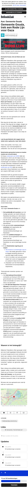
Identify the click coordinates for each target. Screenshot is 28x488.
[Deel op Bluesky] (4, 412)
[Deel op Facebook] (17, 412)
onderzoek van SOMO (13, 156)
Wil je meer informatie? (19, 5)
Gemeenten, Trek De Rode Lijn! (14, 430)
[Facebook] (1, 472)
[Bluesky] (5, 472)
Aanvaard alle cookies (14, 12)
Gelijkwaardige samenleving (9, 421)
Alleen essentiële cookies (14, 9)
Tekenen (14, 485)
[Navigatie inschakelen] (25, 17)
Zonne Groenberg (10, 35)
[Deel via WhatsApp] (10, 412)
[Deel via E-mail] (24, 412)
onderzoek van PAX (6, 167)
